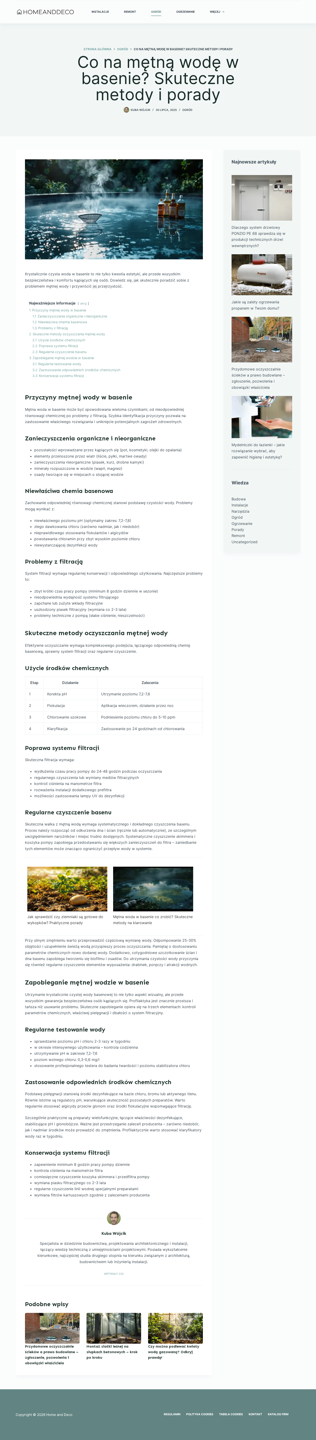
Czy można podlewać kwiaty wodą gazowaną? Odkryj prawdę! (173, 1352)
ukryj (83, 303)
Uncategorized (244, 542)
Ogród (156, 11)
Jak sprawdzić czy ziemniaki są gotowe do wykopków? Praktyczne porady (65, 919)
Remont (130, 11)
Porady (238, 529)
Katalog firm (278, 1414)
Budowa (239, 499)
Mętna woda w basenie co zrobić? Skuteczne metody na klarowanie (153, 919)
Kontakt (255, 1414)
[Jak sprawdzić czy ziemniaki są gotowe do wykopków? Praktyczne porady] (67, 888)
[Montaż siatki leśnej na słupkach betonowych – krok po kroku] (114, 1328)
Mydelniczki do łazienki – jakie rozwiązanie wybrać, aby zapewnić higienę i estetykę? (258, 450)
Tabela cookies (231, 1414)
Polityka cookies (199, 1414)
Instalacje (100, 11)
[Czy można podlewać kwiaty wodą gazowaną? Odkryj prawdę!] (175, 1328)
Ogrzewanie (185, 11)
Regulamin (172, 1414)
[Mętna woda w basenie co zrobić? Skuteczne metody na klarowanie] (153, 888)
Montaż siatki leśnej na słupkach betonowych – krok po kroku (112, 1352)
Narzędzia (240, 511)
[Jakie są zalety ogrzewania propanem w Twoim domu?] (262, 274)
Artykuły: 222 (114, 1273)
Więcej (215, 11)
